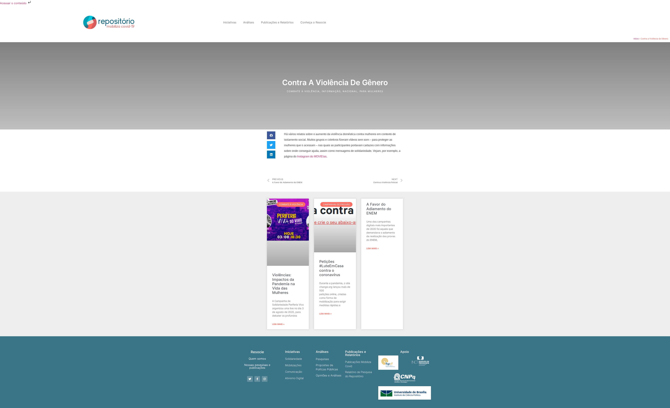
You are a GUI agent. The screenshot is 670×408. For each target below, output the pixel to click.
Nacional (350, 91)
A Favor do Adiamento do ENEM (378, 208)
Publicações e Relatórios (277, 22)
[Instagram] (264, 379)
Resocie (257, 352)
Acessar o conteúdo (13, 3)
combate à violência (303, 91)
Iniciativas (229, 22)
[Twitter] (250, 379)
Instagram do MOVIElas (311, 156)
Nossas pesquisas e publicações (257, 366)
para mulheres (371, 91)
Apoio (404, 352)
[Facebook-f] (257, 379)
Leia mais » (278, 324)
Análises (248, 22)
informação (331, 91)
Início (636, 39)
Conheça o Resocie (313, 22)
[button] (271, 135)
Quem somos (257, 358)
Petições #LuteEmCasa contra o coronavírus (331, 268)
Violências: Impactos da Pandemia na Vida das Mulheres (283, 284)
